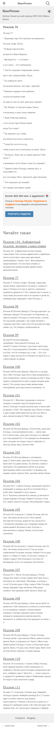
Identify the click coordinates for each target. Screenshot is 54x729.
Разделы (31, 718)
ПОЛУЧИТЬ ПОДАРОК (19, 214)
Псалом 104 (11, 481)
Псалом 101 (11, 395)
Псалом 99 (10, 335)
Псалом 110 (11, 658)
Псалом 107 (11, 570)
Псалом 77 (10, 277)
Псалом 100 (11, 366)
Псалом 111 (11, 687)
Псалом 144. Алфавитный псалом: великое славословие (24, 244)
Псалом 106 (11, 541)
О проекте (20, 718)
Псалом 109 (11, 630)
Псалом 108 (11, 598)
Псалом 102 (11, 424)
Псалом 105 (11, 509)
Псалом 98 (10, 306)
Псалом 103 (11, 452)
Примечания (10, 726)
